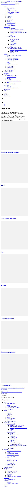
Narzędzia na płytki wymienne (17, 29)
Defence (9, 17)
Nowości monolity (11, 69)
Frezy (8, 62)
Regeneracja (6, 73)
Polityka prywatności (12, 10)
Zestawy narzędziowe (12, 64)
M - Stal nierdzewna (14, 39)
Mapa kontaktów (11, 8)
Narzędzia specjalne (8, 71)
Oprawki (12, 33)
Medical (8, 21)
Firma (5, 6)
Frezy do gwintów (11, 60)
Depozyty (9, 79)
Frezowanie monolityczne (16, 31)
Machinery (9, 20)
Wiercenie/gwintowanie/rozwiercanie (18, 32)
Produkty (6, 54)
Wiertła (8, 56)
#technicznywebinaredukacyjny (14, 47)
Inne (11, 35)
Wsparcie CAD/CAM (12, 75)
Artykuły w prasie (11, 83)
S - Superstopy (13, 43)
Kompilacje (12, 44)
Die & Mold (9, 24)
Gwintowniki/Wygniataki (13, 59)
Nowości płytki (10, 67)
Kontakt (5, 90)
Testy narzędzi (10, 70)
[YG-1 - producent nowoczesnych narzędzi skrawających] (14, 393)
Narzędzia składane (14, 51)
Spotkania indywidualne (12, 87)
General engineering (11, 25)
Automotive (9, 19)
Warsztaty (9, 86)
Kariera (8, 9)
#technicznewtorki (11, 28)
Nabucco (8, 399)
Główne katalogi (10, 66)
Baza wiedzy (7, 27)
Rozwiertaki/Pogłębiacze (12, 58)
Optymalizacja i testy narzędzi (14, 81)
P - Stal (11, 37)
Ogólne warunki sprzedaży (13, 12)
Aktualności (6, 82)
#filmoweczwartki (11, 36)
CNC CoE (6, 85)
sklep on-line (7, 89)
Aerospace (9, 16)
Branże (5, 14)
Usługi (5, 74)
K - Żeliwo (12, 40)
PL (4, 105)
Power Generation (11, 23)
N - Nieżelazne (13, 41)
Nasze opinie (10, 13)
